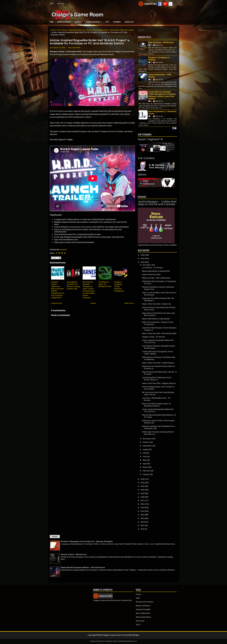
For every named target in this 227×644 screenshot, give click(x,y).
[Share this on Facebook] (56, 253)
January (146, 474)
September (147, 446)
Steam (89, 30)
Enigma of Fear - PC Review (153, 337)
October (146, 442)
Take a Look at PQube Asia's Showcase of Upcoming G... (159, 293)
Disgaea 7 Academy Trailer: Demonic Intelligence (119, 286)
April (145, 463)
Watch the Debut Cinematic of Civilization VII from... (159, 282)
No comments (74, 47)
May (144, 460)
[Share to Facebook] (59, 258)
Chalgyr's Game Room (111, 635)
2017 (142, 500)
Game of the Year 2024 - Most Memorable (159, 333)
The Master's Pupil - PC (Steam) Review (105, 284)
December (147, 265)
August (145, 449)
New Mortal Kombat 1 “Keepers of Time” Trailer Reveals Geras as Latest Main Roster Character (89, 290)
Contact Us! (129, 22)
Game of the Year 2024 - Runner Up (156, 304)
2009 (143, 529)
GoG (59, 30)
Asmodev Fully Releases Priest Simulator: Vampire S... (159, 329)
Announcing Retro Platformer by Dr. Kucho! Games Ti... (157, 378)
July (144, 453)
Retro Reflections (143, 613)
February (146, 470)
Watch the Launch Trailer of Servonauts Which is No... (158, 421)
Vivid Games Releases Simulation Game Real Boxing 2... (158, 347)
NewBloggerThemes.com (128, 641)
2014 (142, 511)
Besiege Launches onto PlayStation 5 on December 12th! (158, 427)
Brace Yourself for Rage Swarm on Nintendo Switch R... (156, 404)
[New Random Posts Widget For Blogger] (174, 128)
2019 (142, 493)
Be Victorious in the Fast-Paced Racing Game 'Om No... (158, 393)
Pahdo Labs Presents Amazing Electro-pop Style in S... (158, 433)
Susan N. (63, 249)
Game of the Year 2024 (151, 274)
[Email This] (52, 258)
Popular (55, 536)
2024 (143, 262)
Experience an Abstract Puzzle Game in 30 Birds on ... (158, 367)
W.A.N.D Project (127, 30)
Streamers (117, 22)
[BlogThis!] (54, 258)
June (145, 456)
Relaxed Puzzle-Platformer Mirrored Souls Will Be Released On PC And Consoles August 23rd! (57, 290)
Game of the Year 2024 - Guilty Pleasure (158, 363)
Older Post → (129, 303)
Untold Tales (114, 30)
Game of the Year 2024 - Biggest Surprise (159, 383)
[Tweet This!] (59, 253)
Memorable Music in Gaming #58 (155, 318)
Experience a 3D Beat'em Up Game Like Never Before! (158, 314)
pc (84, 30)
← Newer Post (56, 303)
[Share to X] (57, 258)
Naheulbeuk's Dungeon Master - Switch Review (83, 567)
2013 (142, 514)
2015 (142, 507)
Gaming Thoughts (143, 609)
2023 (142, 479)
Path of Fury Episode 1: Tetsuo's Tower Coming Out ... (158, 323)
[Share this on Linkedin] (64, 253)
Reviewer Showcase (94, 22)
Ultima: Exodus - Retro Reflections (156, 278)
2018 (142, 497)
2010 (142, 525)
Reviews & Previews (64, 22)
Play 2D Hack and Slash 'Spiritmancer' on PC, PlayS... (159, 416)
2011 (142, 522)
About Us (61, 3)
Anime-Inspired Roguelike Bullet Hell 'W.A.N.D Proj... (157, 341)
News (64, 30)
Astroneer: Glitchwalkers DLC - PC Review (156, 399)
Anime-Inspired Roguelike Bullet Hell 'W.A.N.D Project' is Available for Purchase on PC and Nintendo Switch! (90, 42)
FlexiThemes (101, 641)
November (147, 438)
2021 (142, 486)
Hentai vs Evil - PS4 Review (73, 554)
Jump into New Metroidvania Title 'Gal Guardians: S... (158, 299)
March (145, 467)
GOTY (107, 22)
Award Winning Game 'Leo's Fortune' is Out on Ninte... (158, 387)
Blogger (136, 635)
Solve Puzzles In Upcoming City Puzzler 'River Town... (159, 308)
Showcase (140, 621)
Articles (79, 22)
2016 (142, 504)
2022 (142, 482)
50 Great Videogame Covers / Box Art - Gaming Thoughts (87, 541)
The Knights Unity (100, 30)
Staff (138, 598)
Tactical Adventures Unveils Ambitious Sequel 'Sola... (158, 288)
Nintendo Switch (75, 30)
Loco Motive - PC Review (152, 267)
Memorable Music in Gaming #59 (155, 271)
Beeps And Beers (143, 605)
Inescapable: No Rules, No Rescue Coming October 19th (73, 285)
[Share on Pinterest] (62, 253)
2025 (142, 258)
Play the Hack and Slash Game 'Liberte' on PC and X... (159, 373)
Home (51, 3)
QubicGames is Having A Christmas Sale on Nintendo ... (158, 358)
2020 (143, 489)
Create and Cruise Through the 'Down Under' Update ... (157, 352)
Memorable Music (143, 617)
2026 (143, 255)
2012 (142, 518)
